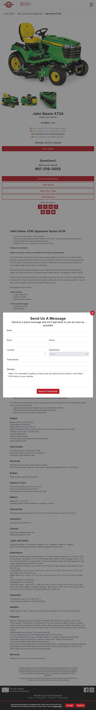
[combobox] (27, 354)
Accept (70, 705)
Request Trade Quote (48, 391)
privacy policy (57, 706)
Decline (80, 705)
